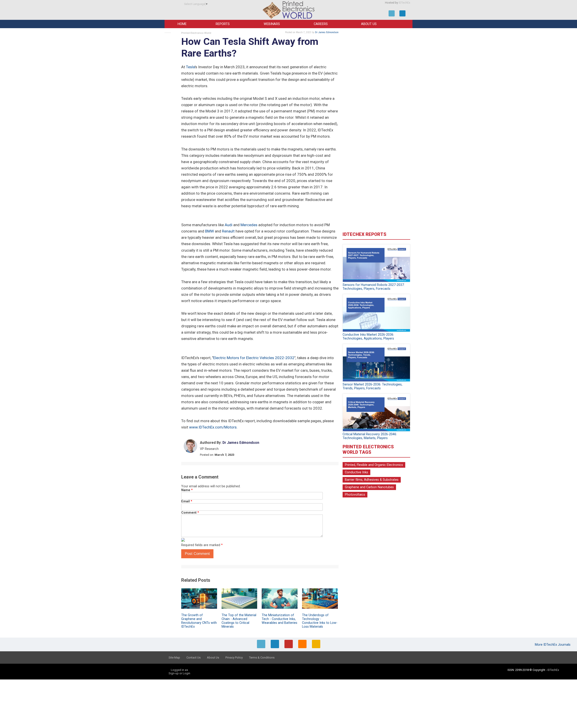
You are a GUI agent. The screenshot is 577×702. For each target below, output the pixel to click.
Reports (223, 24)
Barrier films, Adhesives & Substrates (371, 480)
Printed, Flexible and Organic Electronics (374, 465)
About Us (369, 24)
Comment (190, 513)
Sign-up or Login (179, 673)
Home (182, 24)
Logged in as (179, 670)
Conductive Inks (356, 472)
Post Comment (197, 554)
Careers (321, 24)
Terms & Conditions (262, 657)
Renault (228, 231)
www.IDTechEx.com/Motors (213, 427)
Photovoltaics (355, 495)
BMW (209, 231)
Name (187, 490)
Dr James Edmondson (327, 32)
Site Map (174, 657)
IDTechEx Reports (364, 234)
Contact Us (193, 657)
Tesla (190, 67)
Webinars (272, 24)
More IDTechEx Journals (553, 645)
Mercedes (248, 225)
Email (186, 501)
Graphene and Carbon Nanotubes (369, 487)
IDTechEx (404, 2)
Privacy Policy (234, 657)
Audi (228, 225)
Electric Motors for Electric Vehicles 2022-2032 (253, 358)
